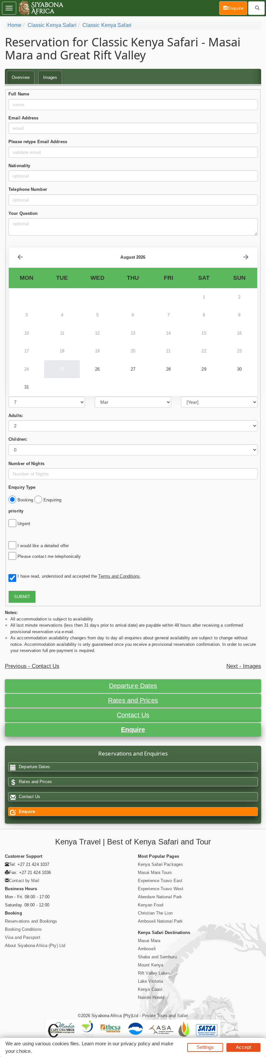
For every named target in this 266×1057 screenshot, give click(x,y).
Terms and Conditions (119, 576)
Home (14, 25)
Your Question (23, 213)
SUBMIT (22, 596)
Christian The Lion (155, 913)
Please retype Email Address (37, 141)
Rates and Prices (133, 700)
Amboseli (147, 948)
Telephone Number (27, 189)
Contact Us (133, 715)
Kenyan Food (150, 905)
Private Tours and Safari (165, 1015)
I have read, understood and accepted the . (78, 576)
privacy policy (135, 1043)
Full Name (18, 94)
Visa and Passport (22, 937)
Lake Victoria (150, 981)
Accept (243, 1047)
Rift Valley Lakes (154, 973)
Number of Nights (26, 463)
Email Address (23, 118)
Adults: (15, 415)
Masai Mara (149, 940)
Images (50, 77)
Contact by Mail (24, 880)
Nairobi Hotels (151, 997)
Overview (21, 77)
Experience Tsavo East (160, 880)
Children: (17, 439)
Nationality (19, 165)
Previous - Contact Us (32, 666)
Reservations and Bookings (31, 921)
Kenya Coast (150, 989)
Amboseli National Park (160, 921)
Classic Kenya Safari (52, 25)
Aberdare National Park (160, 896)
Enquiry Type (21, 487)
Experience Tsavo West (160, 888)
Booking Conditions (23, 929)
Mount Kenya (150, 965)
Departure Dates (133, 685)
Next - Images (243, 666)
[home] (40, 8)
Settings (205, 1047)
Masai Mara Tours (155, 872)
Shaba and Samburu (157, 956)
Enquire (133, 729)
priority (15, 511)
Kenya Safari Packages (160, 864)
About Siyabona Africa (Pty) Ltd (35, 945)
